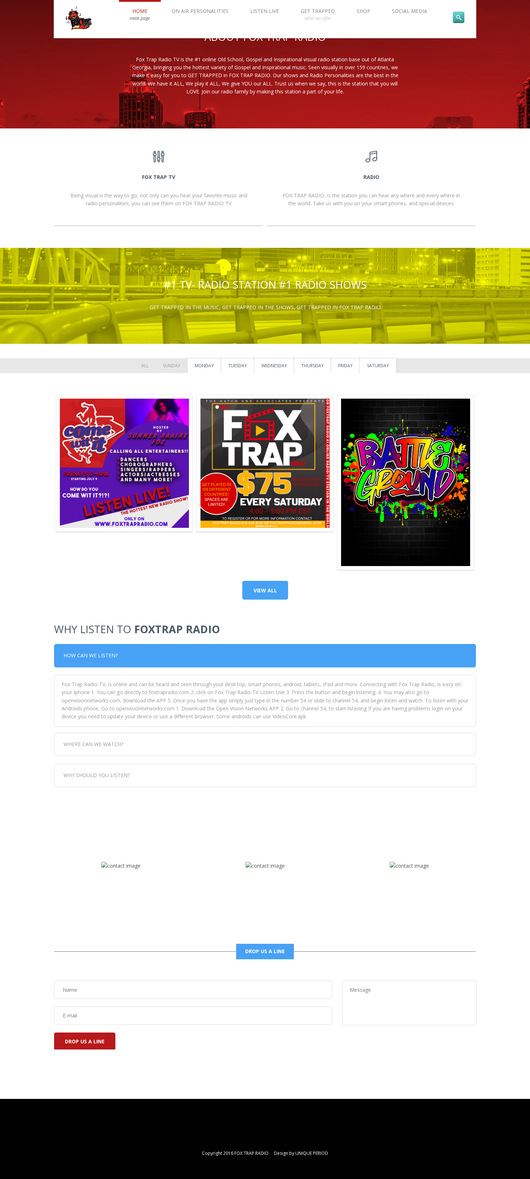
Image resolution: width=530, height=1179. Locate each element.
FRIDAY (345, 366)
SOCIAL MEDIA (409, 11)
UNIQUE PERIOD (311, 1153)
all (145, 366)
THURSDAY (312, 366)
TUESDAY (237, 366)
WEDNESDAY (274, 366)
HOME (140, 14)
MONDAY (204, 366)
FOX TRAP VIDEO (265, 435)
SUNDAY (171, 366)
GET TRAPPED (318, 14)
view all (265, 590)
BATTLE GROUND (405, 435)
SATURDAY (378, 366)
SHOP (363, 11)
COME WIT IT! (124, 435)
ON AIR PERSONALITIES (200, 11)
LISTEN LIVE (264, 11)
